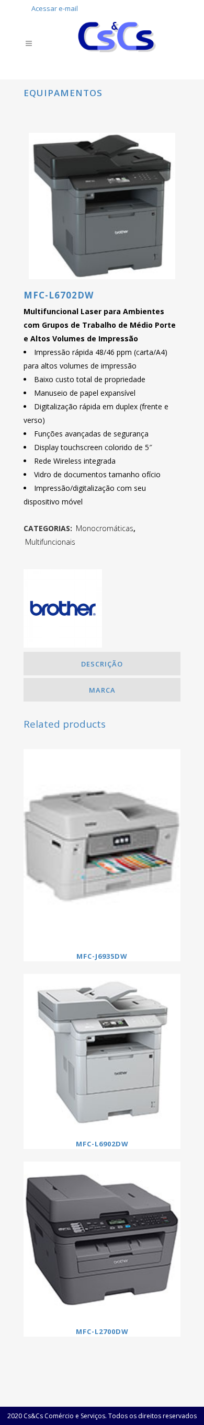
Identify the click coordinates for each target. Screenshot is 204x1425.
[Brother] (63, 610)
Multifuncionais (50, 542)
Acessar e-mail (54, 8)
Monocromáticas (104, 528)
